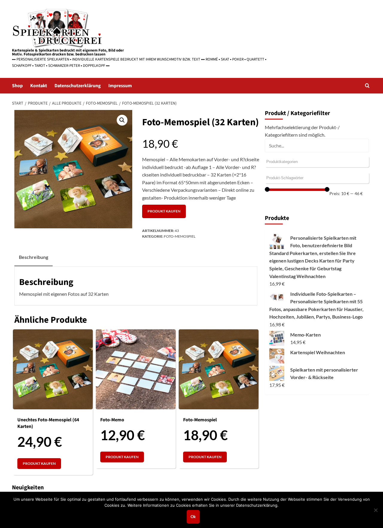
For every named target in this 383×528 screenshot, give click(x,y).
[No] (376, 510)
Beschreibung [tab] (33, 257)
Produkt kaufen (164, 211)
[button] (367, 85)
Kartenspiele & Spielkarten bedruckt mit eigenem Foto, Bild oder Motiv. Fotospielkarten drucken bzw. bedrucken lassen (68, 52)
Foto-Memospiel (179, 236)
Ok (193, 516)
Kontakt (38, 85)
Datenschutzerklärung (77, 85)
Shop (17, 85)
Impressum (120, 85)
